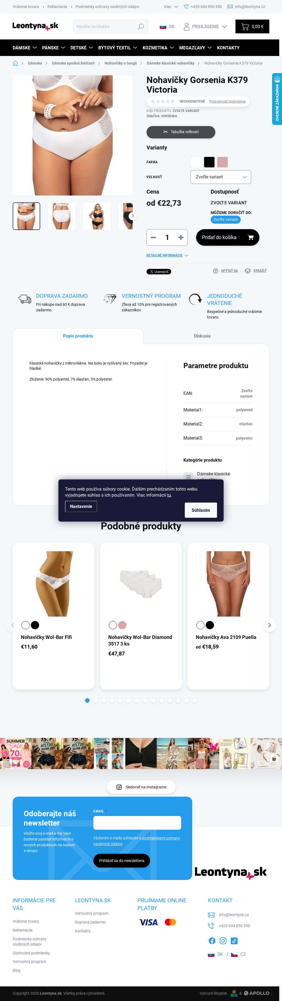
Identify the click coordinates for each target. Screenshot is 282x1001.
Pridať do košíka (219, 237)
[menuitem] (25, 47)
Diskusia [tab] (202, 336)
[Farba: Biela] (25, 625)
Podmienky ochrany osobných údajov (107, 6)
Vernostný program (29, 961)
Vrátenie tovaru (26, 6)
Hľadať (141, 26)
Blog (16, 970)
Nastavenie (81, 506)
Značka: (162, 116)
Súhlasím (201, 510)
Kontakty (83, 931)
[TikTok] (234, 940)
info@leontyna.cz (234, 914)
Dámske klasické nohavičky (213, 477)
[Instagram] (223, 940)
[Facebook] (212, 940)
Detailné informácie (165, 255)
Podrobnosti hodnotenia (227, 101)
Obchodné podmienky (31, 953)
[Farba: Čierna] (35, 625)
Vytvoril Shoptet (213, 993)
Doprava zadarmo (90, 922)
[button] (87, 700)
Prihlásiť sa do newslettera (121, 860)
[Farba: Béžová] (122, 625)
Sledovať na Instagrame (146, 787)
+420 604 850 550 (234, 926)
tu (169, 495)
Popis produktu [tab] (78, 336)
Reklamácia (57, 6)
